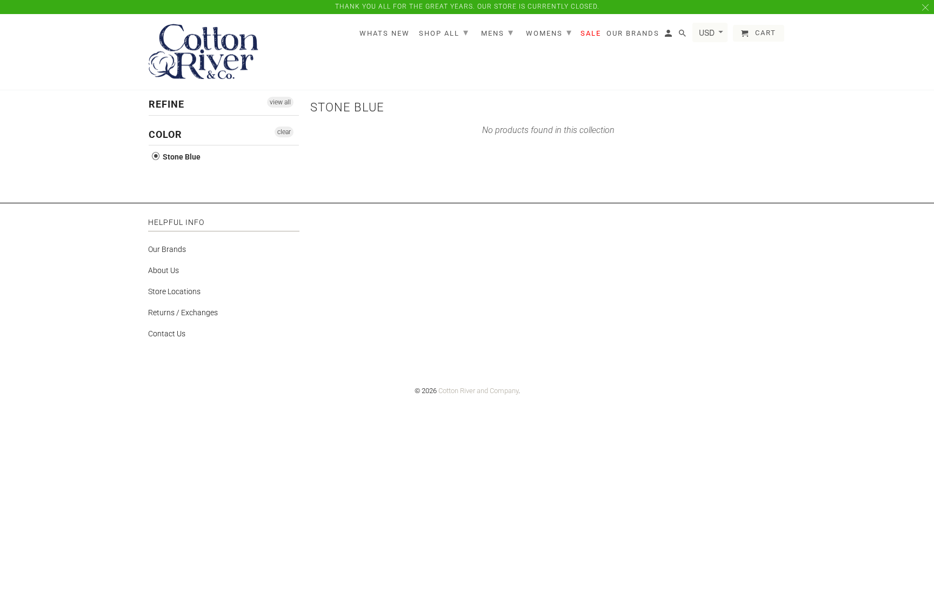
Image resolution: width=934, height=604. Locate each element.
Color (165, 134)
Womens (549, 32)
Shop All (444, 32)
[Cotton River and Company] (203, 52)
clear (284, 132)
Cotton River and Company (478, 391)
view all (280, 102)
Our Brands (167, 249)
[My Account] (669, 35)
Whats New (384, 33)
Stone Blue (181, 156)
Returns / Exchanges (183, 312)
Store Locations (174, 291)
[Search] (683, 35)
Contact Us (166, 333)
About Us (163, 270)
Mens (497, 32)
